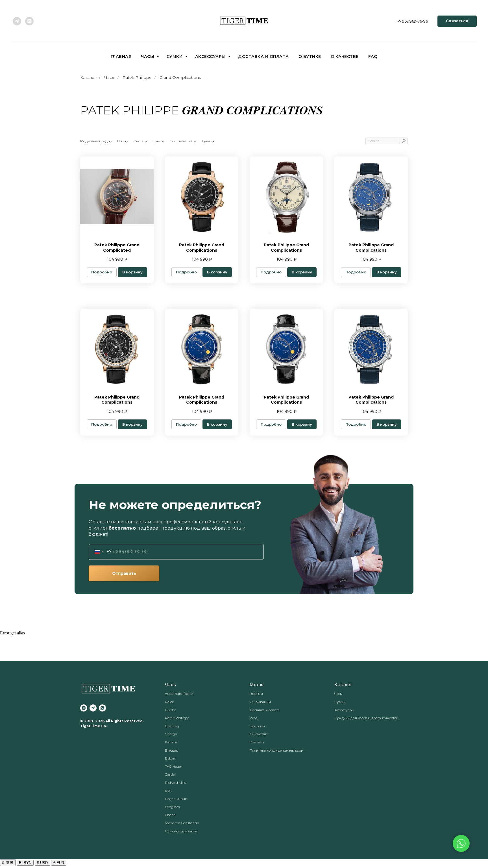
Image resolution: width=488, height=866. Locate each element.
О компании (260, 702)
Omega (171, 734)
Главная (121, 56)
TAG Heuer (173, 766)
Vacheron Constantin (182, 823)
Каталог (88, 77)
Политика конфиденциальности (276, 750)
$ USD (42, 863)
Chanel (170, 815)
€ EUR (58, 863)
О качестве (345, 56)
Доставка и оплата (263, 56)
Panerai (171, 742)
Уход (254, 718)
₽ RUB (7, 863)
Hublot (170, 710)
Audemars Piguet (179, 693)
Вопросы (257, 726)
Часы (148, 56)
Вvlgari (171, 758)
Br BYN (25, 863)
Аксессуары (211, 56)
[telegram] (17, 21)
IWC (168, 791)
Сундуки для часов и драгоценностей (366, 718)
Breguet (171, 750)
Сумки (175, 56)
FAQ (373, 56)
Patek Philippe (137, 77)
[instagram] (29, 21)
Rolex (169, 702)
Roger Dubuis (176, 799)
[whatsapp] (102, 707)
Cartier (170, 774)
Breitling (172, 726)
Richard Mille (175, 782)
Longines (172, 807)
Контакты (257, 742)
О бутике (310, 56)
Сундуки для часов (181, 831)
